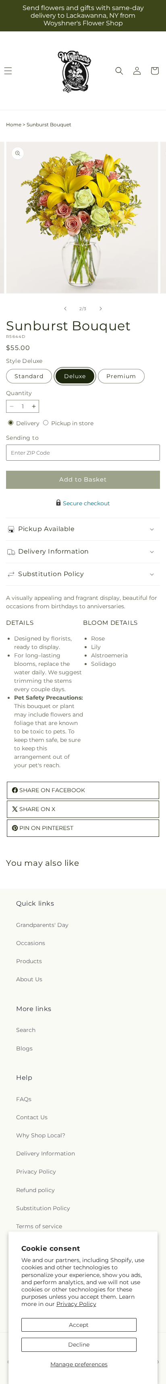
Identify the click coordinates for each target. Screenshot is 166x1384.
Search (25, 1030)
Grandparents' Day (42, 925)
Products (29, 961)
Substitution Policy (43, 1208)
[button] (119, 71)
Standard (29, 376)
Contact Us (32, 1117)
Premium (121, 376)
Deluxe (75, 376)
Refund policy (35, 1190)
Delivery (28, 423)
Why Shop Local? (40, 1135)
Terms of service (39, 1226)
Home (13, 125)
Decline (78, 1344)
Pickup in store (72, 423)
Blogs (24, 1048)
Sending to (34, 438)
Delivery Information (45, 1153)
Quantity (19, 393)
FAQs (23, 1099)
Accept (79, 1324)
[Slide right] (101, 308)
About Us (29, 979)
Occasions (30, 943)
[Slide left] (65, 308)
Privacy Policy (76, 1304)
